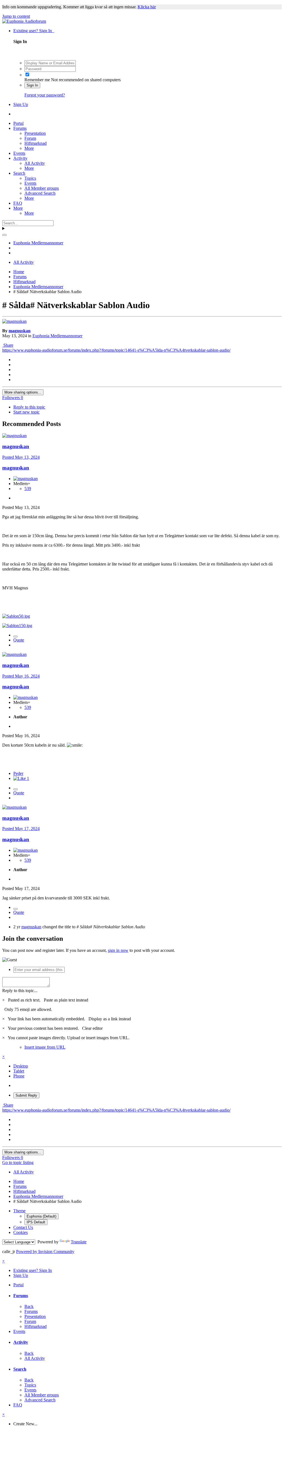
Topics (30, 178)
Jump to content (16, 16)
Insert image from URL (44, 1047)
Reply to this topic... (19, 990)
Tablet (18, 1071)
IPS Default (36, 1222)
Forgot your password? (44, 95)
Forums (20, 128)
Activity (20, 158)
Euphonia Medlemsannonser (57, 335)
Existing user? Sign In (33, 30)
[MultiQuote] (15, 636)
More (29, 148)
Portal (18, 123)
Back (29, 1306)
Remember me (37, 79)
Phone (18, 1076)
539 (27, 488)
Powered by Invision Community (45, 1251)
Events (19, 153)
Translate (79, 1241)
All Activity (34, 163)
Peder (18, 773)
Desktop (20, 1066)
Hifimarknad (35, 143)
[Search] (4, 235)
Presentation (35, 133)
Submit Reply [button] (26, 1095)
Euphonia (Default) (41, 1216)
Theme (19, 1210)
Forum (30, 138)
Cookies (20, 1232)
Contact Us (23, 1227)
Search (19, 173)
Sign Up (20, 104)
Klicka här (147, 6)
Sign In (32, 85)
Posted (21, 457)
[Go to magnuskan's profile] (14, 321)
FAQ (17, 203)
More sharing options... (22, 392)
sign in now (118, 950)
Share (7, 345)
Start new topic (26, 412)
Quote (18, 640)
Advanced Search (39, 193)
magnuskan (20, 330)
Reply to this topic (29, 407)
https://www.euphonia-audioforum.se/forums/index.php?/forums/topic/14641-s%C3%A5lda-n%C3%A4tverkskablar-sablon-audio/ (116, 350)
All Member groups (41, 188)
